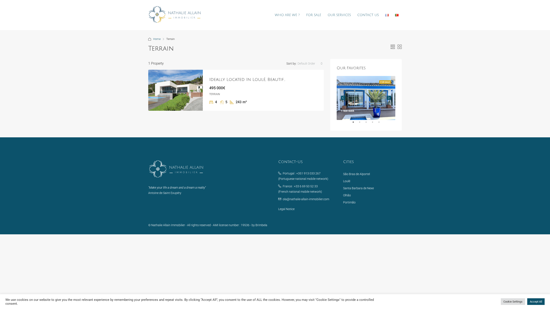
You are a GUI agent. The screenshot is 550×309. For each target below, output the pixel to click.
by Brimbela (259, 225)
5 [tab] (381, 124)
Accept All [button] (536, 301)
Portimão (349, 202)
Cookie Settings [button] (512, 301)
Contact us (368, 15)
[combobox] (310, 63)
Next (389, 98)
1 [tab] (355, 124)
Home (157, 39)
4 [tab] (375, 124)
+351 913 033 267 (308, 173)
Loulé (346, 181)
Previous (343, 98)
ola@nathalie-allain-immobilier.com (306, 199)
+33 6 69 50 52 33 (306, 186)
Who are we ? (287, 15)
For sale (313, 15)
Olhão (347, 195)
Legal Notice (286, 209)
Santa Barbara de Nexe (358, 188)
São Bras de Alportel (356, 174)
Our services (339, 15)
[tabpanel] (366, 98)
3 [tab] (368, 124)
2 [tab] (362, 124)
